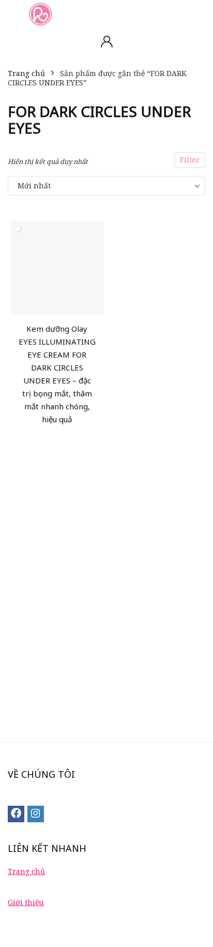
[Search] (197, 13)
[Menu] (12, 13)
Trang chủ (26, 73)
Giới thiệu (26, 902)
